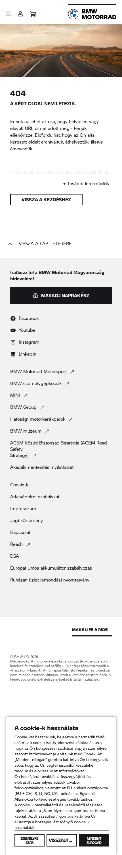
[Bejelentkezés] (20, 12)
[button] (8, 14)
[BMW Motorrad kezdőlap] (92, 14)
